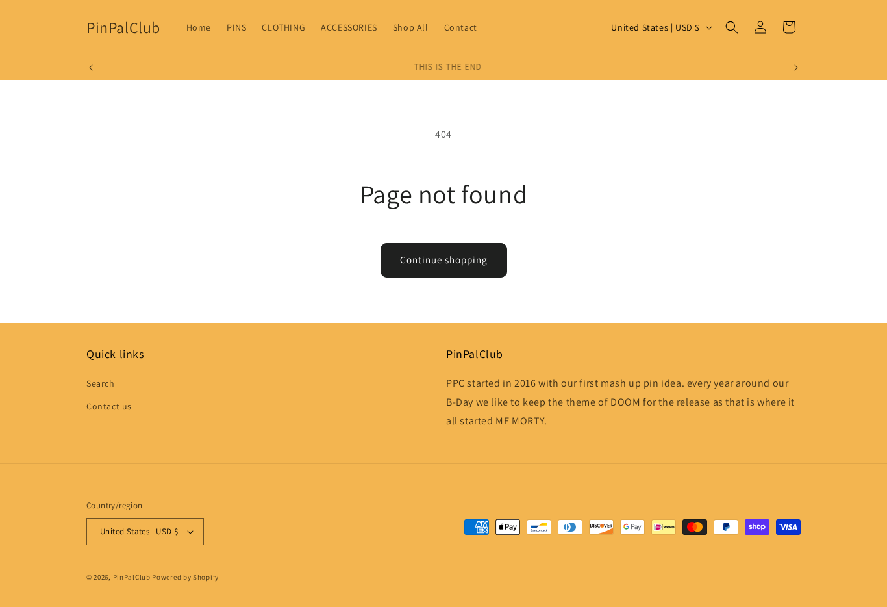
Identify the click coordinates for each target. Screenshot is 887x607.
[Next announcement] (796, 67)
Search (100, 383)
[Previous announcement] (91, 67)
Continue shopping (444, 259)
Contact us (109, 406)
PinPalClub (132, 577)
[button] (732, 27)
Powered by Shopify (185, 577)
